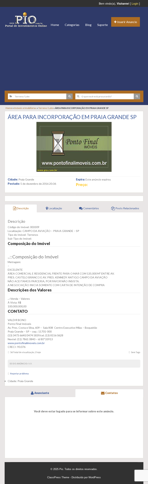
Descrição (22, 208)
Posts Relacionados (127, 208)
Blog (88, 24)
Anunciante (41, 393)
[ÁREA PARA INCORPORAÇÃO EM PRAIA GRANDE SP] (74, 147)
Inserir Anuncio (127, 22)
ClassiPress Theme (58, 477)
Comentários (91, 208)
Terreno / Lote (45, 108)
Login (135, 3)
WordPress (94, 477)
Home (55, 24)
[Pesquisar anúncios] (69, 96)
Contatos (111, 393)
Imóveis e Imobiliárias (25, 108)
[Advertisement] (74, 59)
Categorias (72, 24)
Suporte (102, 24)
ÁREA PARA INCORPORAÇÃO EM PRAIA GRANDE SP (72, 117)
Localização (55, 208)
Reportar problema (19, 373)
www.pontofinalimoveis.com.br (26, 343)
